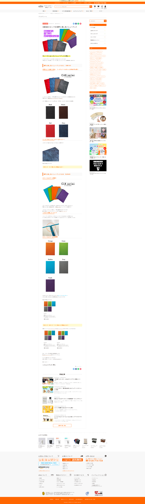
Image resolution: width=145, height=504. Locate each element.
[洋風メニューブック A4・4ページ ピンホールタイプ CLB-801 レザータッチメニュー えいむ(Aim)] (50, 312)
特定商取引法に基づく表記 (90, 499)
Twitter (93, 483)
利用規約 (51, 499)
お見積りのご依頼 (90, 463)
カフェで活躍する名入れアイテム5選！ (64, 407)
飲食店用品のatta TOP (41, 13)
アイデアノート (47, 13)
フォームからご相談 (90, 464)
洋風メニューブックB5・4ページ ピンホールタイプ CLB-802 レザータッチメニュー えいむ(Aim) (50, 345)
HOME (40, 478)
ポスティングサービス (79, 483)
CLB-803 (58, 342)
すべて (100, 11)
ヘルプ (80, 2)
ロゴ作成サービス (78, 481)
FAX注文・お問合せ (87, 2)
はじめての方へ (57, 2)
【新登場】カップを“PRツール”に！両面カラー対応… (97, 125)
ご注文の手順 (41, 481)
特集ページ (59, 478)
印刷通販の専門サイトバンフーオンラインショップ (96, 486)
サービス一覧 (65, 2)
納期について (65, 466)
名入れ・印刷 (89, 11)
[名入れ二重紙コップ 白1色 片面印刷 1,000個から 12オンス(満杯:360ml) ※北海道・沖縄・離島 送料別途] (50, 441)
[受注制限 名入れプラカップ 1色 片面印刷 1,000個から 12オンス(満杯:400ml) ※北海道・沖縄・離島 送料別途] (68, 441)
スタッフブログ (93, 36)
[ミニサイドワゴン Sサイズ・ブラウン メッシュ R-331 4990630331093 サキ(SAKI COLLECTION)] (103, 441)
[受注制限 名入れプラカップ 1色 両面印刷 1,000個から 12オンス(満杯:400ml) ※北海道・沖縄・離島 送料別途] (59, 441)
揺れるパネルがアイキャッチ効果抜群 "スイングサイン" (68, 398)
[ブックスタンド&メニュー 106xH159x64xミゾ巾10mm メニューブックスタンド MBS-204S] (85, 441)
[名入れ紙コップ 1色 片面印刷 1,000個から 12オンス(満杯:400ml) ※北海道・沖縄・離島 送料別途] (42, 441)
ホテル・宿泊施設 (60, 481)
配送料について (66, 463)
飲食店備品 (55, 11)
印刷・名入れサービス (61, 485)
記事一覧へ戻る (62, 425)
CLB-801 (45, 313)
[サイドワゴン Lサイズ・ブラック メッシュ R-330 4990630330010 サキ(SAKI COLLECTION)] (94, 441)
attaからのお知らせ (94, 43)
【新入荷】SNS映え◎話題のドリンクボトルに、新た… (97, 141)
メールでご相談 (89, 466)
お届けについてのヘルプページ (68, 470)
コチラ (58, 359)
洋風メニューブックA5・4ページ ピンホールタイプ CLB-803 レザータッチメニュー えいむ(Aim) (63, 345)
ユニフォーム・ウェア (61, 483)
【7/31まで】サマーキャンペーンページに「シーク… (97, 174)
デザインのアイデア (94, 33)
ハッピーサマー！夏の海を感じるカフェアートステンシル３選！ (68, 389)
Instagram (94, 479)
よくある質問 (73, 2)
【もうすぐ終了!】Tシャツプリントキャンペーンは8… (97, 108)
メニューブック (78, 366)
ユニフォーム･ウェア (77, 11)
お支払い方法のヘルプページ (44, 470)
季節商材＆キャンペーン (95, 40)
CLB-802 (45, 342)
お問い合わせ (41, 486)
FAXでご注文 (89, 468)
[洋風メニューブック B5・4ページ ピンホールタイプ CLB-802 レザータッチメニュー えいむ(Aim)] (50, 341)
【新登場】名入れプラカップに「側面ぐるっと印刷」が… (97, 157)
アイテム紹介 (93, 27)
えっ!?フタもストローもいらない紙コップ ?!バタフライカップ (68, 417)
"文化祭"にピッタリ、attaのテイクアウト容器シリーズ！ (67, 379)
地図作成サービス (78, 479)
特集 (44, 11)
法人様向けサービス (78, 485)
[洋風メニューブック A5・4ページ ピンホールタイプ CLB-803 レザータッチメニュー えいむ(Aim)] (63, 341)
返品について (65, 468)
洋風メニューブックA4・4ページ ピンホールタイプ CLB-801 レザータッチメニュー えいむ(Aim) (50, 317)
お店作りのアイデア (94, 30)
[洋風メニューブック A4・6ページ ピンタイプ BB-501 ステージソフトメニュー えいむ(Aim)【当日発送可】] (76, 441)
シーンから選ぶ (60, 486)
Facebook (94, 481)
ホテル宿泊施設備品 (66, 11)
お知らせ (40, 483)
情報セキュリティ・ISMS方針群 (67, 499)
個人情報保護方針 (79, 499)
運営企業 (57, 499)
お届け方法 (65, 465)
